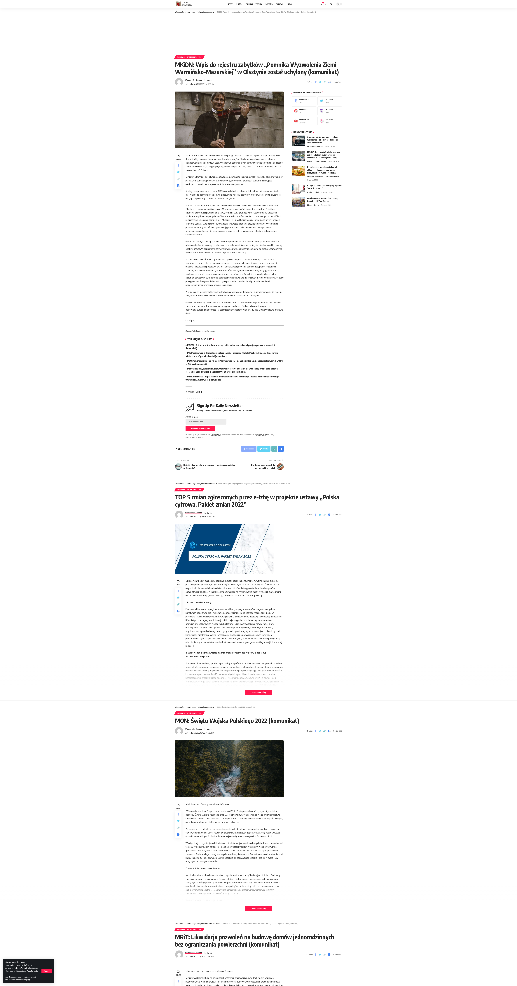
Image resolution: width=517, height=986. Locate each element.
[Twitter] (330, 101)
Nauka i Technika (313, 192)
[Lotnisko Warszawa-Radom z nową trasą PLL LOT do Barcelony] (298, 202)
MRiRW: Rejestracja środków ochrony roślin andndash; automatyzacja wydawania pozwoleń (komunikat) (323, 155)
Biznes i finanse (313, 205)
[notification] (322, 4)
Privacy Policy (261, 435)
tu (29, 980)
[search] (326, 4)
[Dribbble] (330, 121)
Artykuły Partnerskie (315, 146)
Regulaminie (32, 971)
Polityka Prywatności (22, 968)
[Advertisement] (258, 33)
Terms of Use (216, 435)
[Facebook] (304, 101)
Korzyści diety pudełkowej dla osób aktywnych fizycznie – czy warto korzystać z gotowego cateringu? (322, 170)
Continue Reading (258, 692)
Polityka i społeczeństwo (189, 57)
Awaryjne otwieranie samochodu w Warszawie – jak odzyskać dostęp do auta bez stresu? (322, 140)
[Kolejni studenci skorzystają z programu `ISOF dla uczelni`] (298, 189)
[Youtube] (304, 121)
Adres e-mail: (192, 417)
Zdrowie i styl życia (331, 177)
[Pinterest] (304, 111)
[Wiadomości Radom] (185, 4)
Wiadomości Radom (193, 80)
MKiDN (199, 392)
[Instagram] (330, 111)
